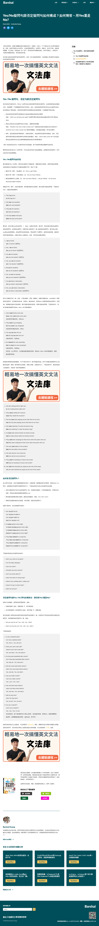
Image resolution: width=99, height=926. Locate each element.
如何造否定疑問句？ (81, 59)
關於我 (92, 2)
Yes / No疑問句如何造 (82, 56)
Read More (10, 862)
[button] (4, 27)
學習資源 (64, 2)
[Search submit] (34, 909)
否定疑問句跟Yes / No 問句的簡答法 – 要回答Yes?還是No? (85, 63)
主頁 (56, 2)
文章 (84, 2)
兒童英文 (74, 2)
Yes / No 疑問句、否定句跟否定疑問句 (83, 52)
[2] (31, 92)
